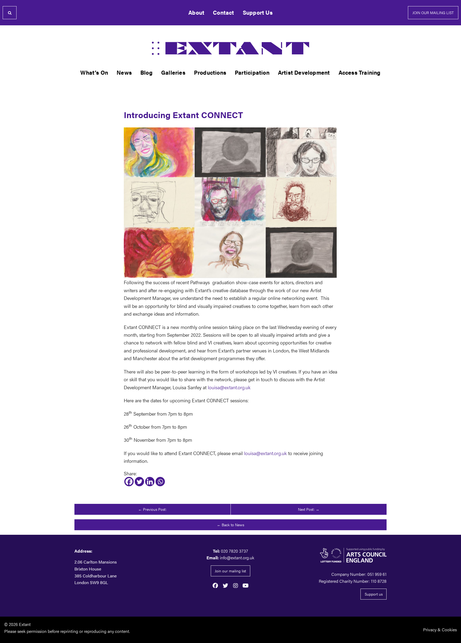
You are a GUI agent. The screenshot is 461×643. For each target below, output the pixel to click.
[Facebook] (129, 481)
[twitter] (225, 585)
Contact (223, 12)
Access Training (360, 72)
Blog (146, 72)
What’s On (94, 72)
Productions (210, 72)
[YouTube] (246, 585)
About (196, 12)
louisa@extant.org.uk (229, 387)
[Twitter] (139, 481)
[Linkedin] (149, 481)
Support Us (258, 12)
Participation (252, 72)
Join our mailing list (433, 12)
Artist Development (304, 72)
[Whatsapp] (160, 481)
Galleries (173, 72)
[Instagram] (236, 585)
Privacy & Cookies (440, 629)
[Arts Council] (337, 555)
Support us (374, 594)
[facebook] (215, 585)
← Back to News (230, 524)
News (124, 72)
